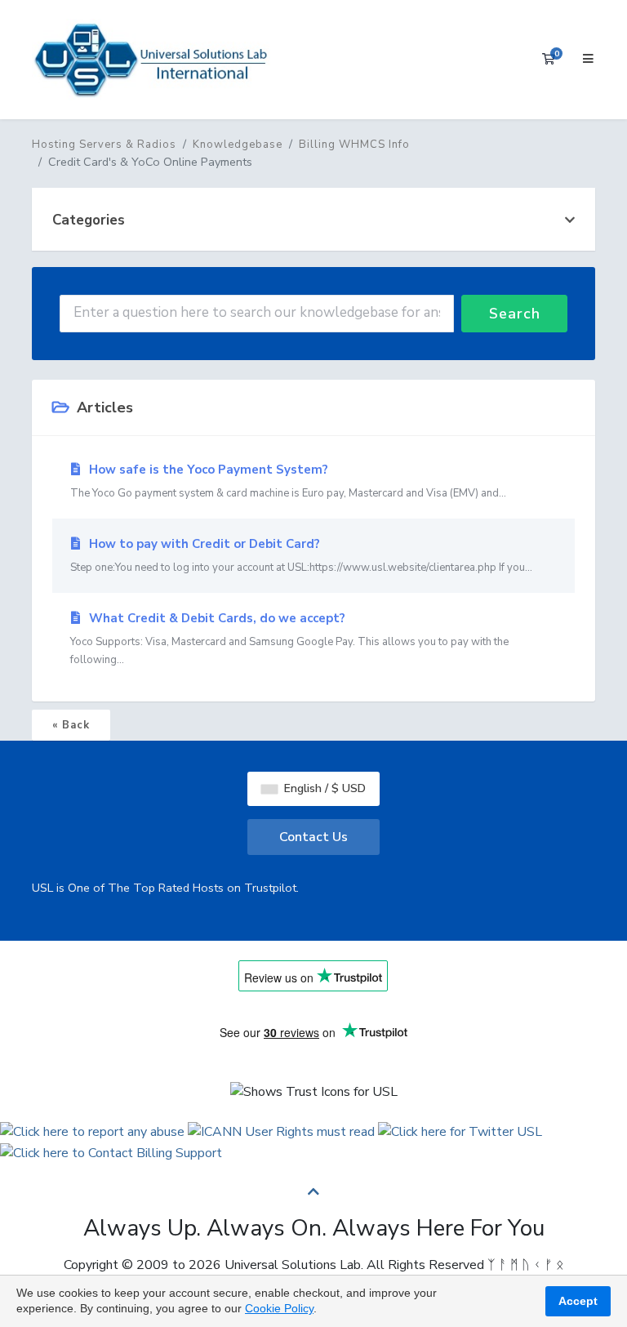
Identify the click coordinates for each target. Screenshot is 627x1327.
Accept (578, 1300)
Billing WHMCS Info (354, 144)
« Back (71, 725)
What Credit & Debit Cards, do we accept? (289, 638)
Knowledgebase (237, 144)
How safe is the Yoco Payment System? (288, 481)
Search (514, 313)
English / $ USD (323, 788)
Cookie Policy (279, 1308)
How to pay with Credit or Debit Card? (301, 555)
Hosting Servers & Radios (104, 144)
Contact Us (313, 837)
